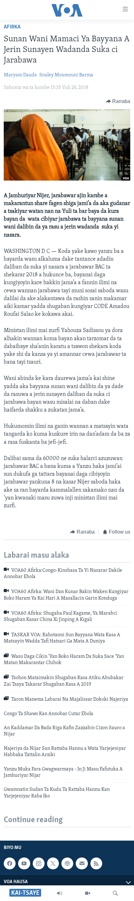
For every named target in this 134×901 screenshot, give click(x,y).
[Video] (87, 893)
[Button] (118, 101)
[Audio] (59, 893)
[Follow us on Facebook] (10, 863)
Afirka (12, 27)
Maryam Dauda (20, 75)
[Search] (115, 893)
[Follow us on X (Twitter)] (53, 863)
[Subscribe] (82, 863)
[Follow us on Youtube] (24, 863)
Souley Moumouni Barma (66, 75)
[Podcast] (67, 863)
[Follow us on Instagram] (39, 863)
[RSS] (96, 863)
